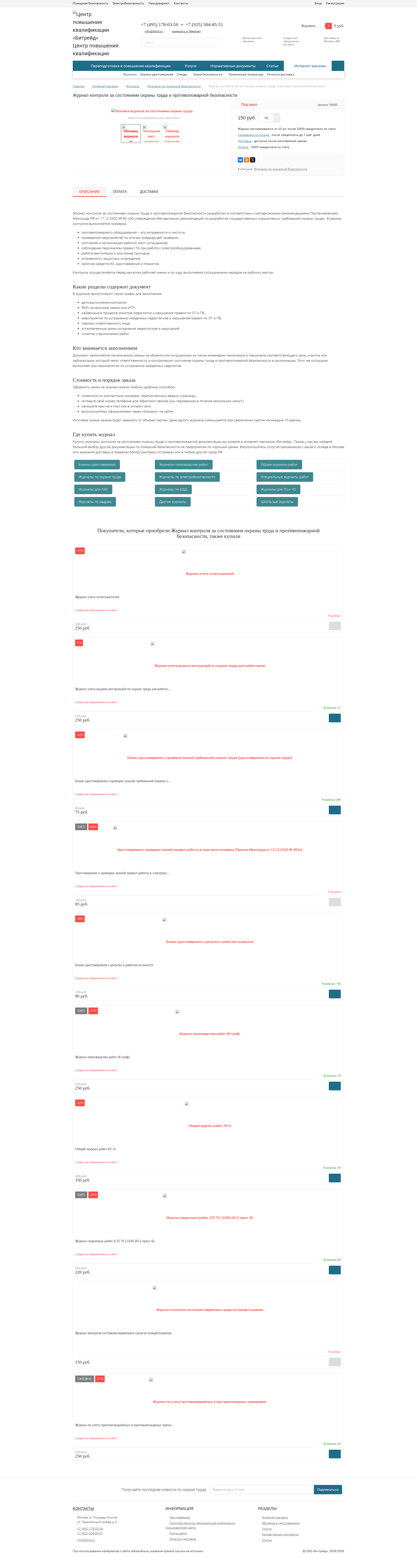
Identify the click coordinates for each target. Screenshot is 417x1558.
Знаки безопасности (207, 74)
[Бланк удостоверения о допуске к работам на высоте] (208, 939)
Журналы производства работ (183, 464)
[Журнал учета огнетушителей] (208, 571)
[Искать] (215, 42)
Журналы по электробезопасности (187, 477)
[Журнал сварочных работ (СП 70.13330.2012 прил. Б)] (208, 1215)
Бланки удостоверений (156, 74)
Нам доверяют (159, 3)
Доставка (149, 192)
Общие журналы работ (279, 464)
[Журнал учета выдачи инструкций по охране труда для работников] (208, 663)
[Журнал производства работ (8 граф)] (208, 1031)
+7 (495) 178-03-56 (159, 24)
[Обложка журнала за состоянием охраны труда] (131, 133)
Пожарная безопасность (90, 3)
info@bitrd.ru (154, 31)
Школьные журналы (277, 502)
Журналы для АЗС (93, 489)
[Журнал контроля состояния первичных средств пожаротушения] (208, 1307)
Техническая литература (245, 74)
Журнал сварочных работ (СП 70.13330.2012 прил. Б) (114, 1241)
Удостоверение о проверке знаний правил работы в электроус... (122, 873)
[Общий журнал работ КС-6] (208, 1123)
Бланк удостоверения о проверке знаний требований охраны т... (122, 781)
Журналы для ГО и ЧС (278, 489)
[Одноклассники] (246, 159)
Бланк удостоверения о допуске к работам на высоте (114, 965)
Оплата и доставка (280, 74)
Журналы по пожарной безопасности (280, 169)
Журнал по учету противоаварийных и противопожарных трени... (124, 1425)
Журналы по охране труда (100, 477)
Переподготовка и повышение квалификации (130, 66)
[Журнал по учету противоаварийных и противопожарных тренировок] (207, 1399)
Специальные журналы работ (285, 477)
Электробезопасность (128, 3)
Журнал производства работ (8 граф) (102, 1057)
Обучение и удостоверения (281, 1523)
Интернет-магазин (310, 66)
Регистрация (335, 3)
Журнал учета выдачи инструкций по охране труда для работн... (122, 689)
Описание (89, 192)
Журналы (130, 74)
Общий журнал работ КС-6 (95, 1149)
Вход (318, 3)
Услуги (190, 66)
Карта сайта (178, 1533)
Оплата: (243, 147)
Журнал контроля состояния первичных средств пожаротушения (123, 1333)
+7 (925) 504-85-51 (204, 24)
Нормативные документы (233, 66)
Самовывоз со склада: (254, 135)
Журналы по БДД (173, 489)
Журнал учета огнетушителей (97, 597)
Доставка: (245, 141)
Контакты (181, 3)
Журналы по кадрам (95, 502)
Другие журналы (172, 502)
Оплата (120, 192)
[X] (252, 159)
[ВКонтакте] (240, 159)
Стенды (182, 74)
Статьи (272, 66)
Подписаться (328, 1490)
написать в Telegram (186, 31)
